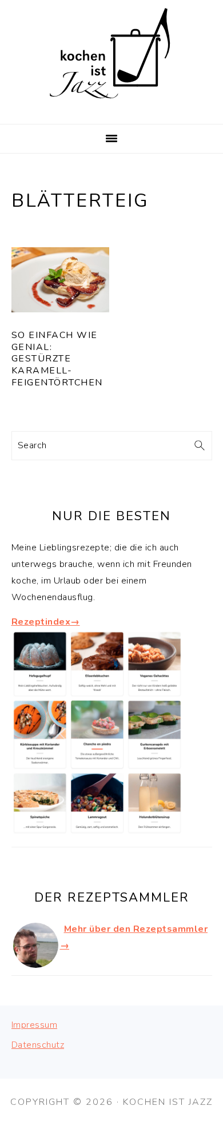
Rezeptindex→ (45, 622)
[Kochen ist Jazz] (111, 109)
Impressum (34, 1025)
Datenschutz (38, 1045)
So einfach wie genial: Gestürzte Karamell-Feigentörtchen (57, 359)
